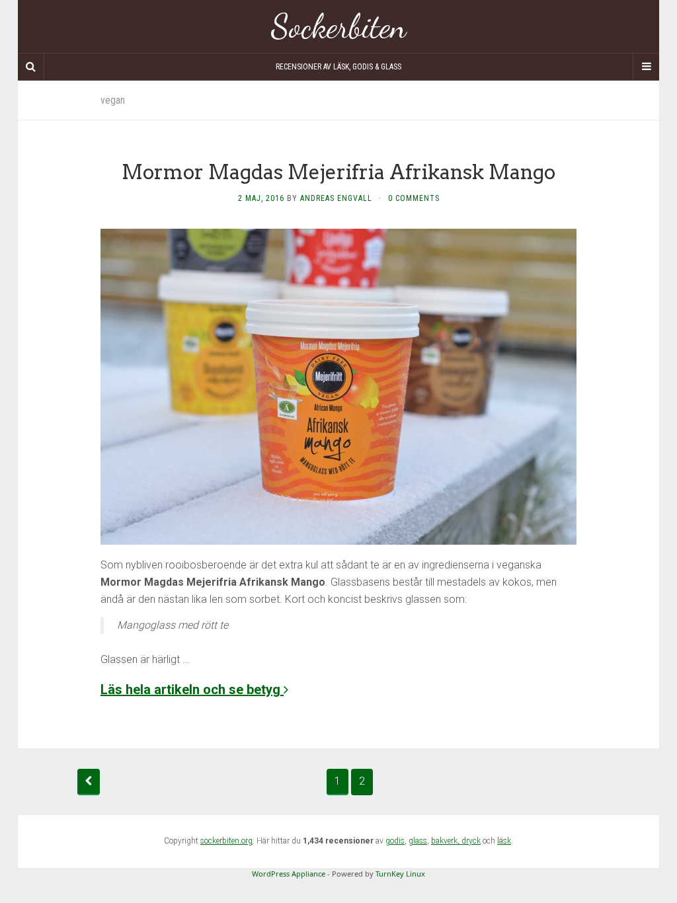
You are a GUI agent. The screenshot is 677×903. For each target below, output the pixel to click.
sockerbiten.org (226, 840)
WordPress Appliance (288, 874)
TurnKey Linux (400, 874)
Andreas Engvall (336, 198)
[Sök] (31, 67)
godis (395, 840)
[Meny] (646, 67)
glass (418, 840)
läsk (504, 840)
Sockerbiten (339, 26)
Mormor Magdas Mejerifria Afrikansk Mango (338, 172)
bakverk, (446, 840)
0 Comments (414, 198)
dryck (471, 840)
